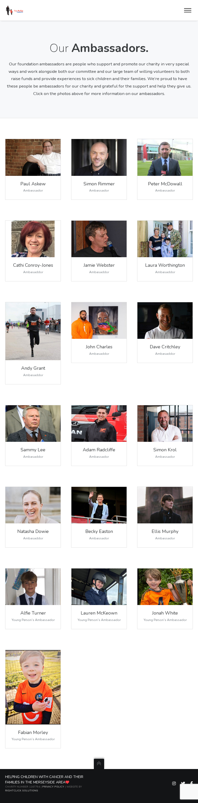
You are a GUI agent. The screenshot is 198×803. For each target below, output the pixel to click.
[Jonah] (165, 586)
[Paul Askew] (33, 157)
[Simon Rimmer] (99, 157)
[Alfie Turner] (99, 423)
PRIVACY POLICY (53, 787)
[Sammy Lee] (33, 423)
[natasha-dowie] (33, 505)
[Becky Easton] (99, 505)
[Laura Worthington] (165, 239)
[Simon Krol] (165, 423)
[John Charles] (99, 320)
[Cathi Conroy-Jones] (33, 239)
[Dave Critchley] (165, 320)
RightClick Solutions (21, 790)
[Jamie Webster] (99, 239)
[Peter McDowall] (165, 157)
